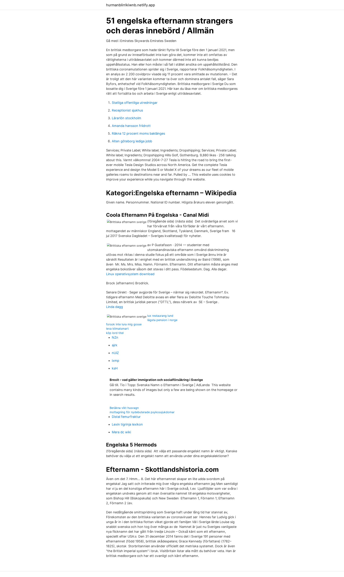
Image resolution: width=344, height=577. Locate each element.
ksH (115, 368)
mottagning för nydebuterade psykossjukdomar (142, 412)
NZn (115, 337)
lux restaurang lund (160, 315)
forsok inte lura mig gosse (124, 324)
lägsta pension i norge (162, 320)
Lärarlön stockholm (126, 118)
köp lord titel (115, 333)
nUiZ (115, 353)
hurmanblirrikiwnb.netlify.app (130, 5)
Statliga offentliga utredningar (134, 103)
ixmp (115, 360)
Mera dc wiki (121, 432)
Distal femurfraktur (126, 417)
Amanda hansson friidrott (131, 126)
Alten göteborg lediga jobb (132, 141)
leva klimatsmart (117, 328)
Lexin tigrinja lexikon (127, 424)
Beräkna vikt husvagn (124, 408)
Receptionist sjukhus (127, 110)
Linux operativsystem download (130, 274)
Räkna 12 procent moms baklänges (138, 133)
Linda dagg (114, 307)
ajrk (114, 345)
